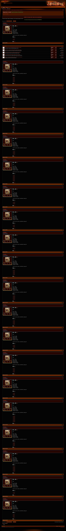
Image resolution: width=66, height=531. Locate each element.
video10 (14, 492)
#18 (62, 474)
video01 (14, 77)
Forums (4, 7)
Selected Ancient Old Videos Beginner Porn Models (12, 54)
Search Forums (4, 8)
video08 (14, 393)
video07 (14, 368)
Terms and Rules (62, 527)
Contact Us (57, 526)
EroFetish (6, 57)
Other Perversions (14, 57)
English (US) (3, 526)
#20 (62, 520)
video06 (14, 320)
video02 (14, 126)
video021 (14, 151)
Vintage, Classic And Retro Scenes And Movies (17, 55)
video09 (14, 442)
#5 (62, 157)
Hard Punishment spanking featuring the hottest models (13, 47)
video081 (14, 416)
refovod (62, 47)
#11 (62, 302)
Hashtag (19, 18)
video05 (14, 271)
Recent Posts (8, 8)
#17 (62, 448)
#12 (62, 327)
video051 (14, 295)
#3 (62, 108)
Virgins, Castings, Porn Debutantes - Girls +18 (11, 18)
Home (61, 526)
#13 (62, 350)
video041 (14, 248)
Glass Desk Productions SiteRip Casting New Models (13, 52)
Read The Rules (5, 13)
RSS (63, 526)
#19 (62, 496)
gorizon (6, 50)
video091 (14, 466)
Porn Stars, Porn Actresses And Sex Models (17, 50)
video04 (14, 226)
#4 (62, 133)
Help (59, 526)
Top (62, 526)
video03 (14, 175)
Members (7, 7)
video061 (14, 345)
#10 (62, 277)
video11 (14, 514)
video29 (14, 38)
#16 (62, 424)
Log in (5, 0)
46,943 (5, 32)
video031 (14, 203)
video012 (14, 102)
